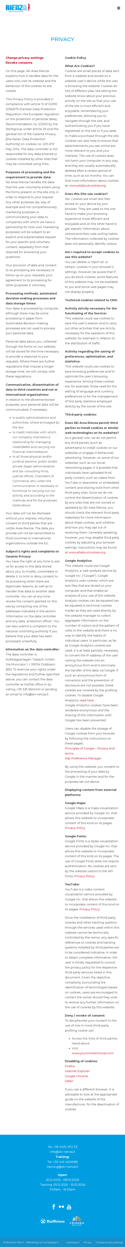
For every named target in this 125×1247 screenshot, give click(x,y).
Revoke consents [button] (19, 63)
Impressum (72, 1242)
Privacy (87, 1242)
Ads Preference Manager (83, 758)
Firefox (70, 1066)
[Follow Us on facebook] (53, 1207)
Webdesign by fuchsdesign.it (42, 1242)
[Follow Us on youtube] (69, 1207)
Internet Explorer (77, 1071)
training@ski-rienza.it (62, 1167)
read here (87, 700)
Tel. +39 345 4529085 (62, 1162)
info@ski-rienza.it (62, 1152)
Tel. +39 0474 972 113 (62, 1147)
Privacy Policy (75, 828)
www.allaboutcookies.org (87, 185)
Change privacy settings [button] (24, 58)
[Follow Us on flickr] (61, 1207)
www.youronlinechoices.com (93, 1053)
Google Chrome (76, 1076)
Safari (69, 1081)
